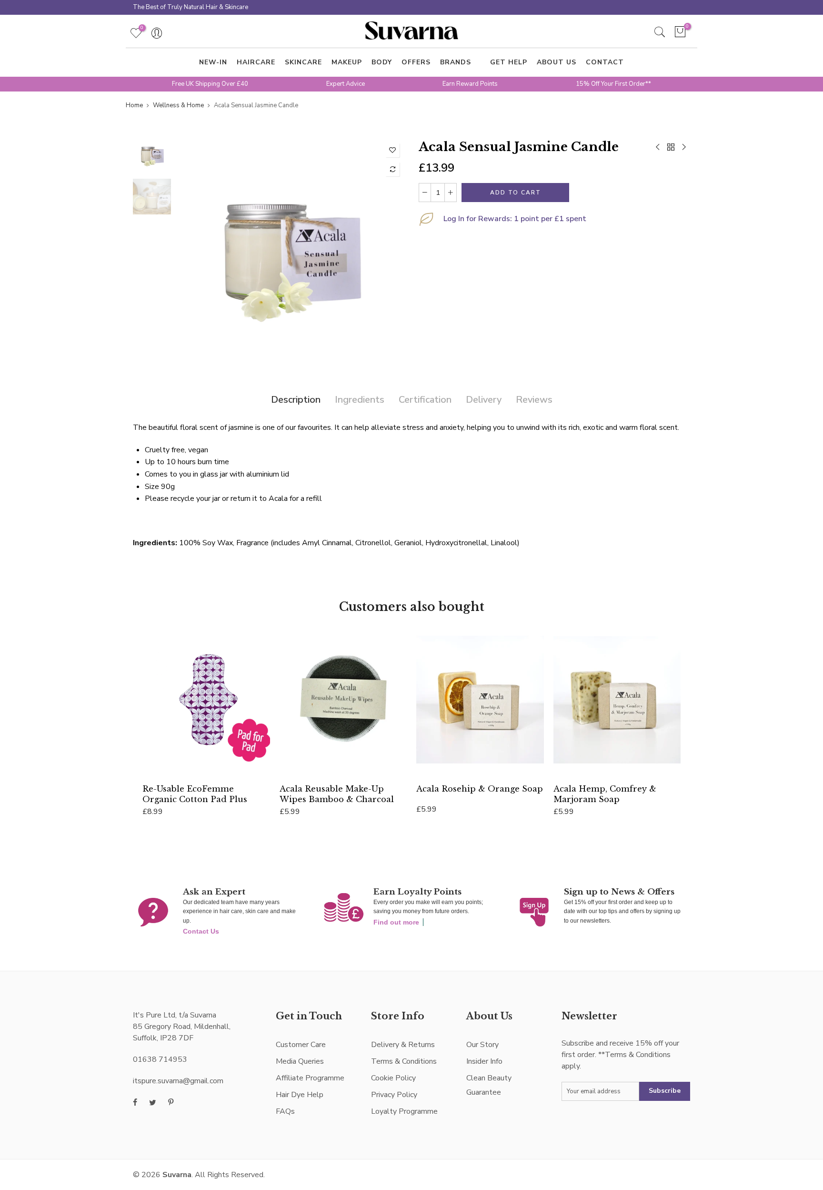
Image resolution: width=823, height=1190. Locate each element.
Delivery (484, 399)
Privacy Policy (394, 1094)
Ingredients (359, 399)
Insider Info (484, 1061)
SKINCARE (303, 62)
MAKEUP (346, 62)
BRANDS (455, 62)
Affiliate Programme (310, 1078)
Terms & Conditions (404, 1061)
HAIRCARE (256, 62)
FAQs (285, 1111)
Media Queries (300, 1061)
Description (296, 399)
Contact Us (201, 931)
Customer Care (301, 1044)
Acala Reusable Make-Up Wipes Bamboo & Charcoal (337, 794)
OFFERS (416, 62)
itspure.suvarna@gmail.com (178, 1081)
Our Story (482, 1044)
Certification (425, 399)
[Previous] (191, 252)
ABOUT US (556, 62)
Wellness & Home (178, 105)
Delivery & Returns (403, 1044)
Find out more (396, 922)
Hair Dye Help (299, 1094)
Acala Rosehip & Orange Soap (479, 788)
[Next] (389, 252)
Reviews (534, 399)
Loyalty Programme (404, 1111)
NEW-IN (213, 62)
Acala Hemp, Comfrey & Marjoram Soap (604, 794)
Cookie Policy (393, 1078)
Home (134, 105)
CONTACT (605, 62)
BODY (381, 62)
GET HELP (508, 62)
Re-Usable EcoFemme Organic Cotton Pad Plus (194, 794)
